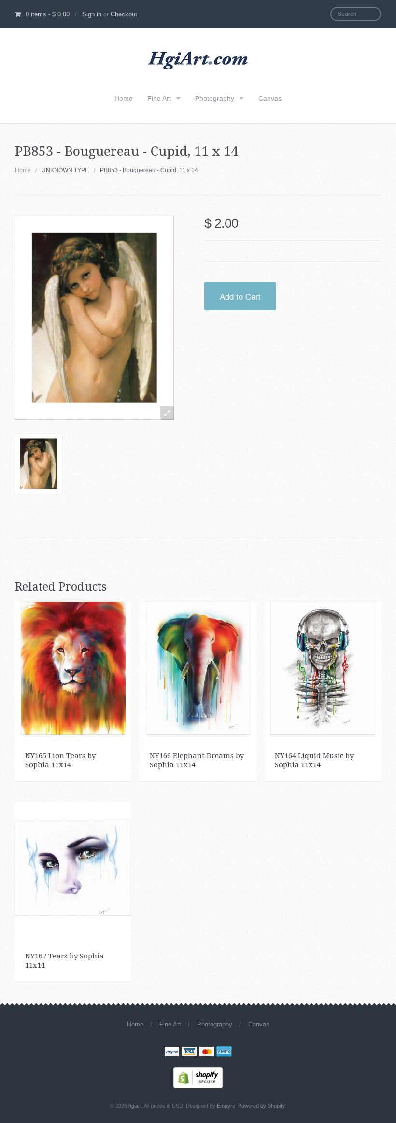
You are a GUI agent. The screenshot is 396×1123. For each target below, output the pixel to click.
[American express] (224, 1052)
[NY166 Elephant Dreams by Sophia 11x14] (198, 667)
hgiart (134, 1106)
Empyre (226, 1106)
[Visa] (189, 1052)
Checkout (124, 14)
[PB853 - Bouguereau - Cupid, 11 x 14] (38, 463)
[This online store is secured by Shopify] (198, 1077)
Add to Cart (240, 296)
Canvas (270, 98)
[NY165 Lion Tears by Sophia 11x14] (73, 667)
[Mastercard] (206, 1052)
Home (123, 98)
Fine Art (159, 98)
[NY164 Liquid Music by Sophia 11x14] (322, 667)
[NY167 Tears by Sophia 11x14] (73, 868)
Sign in (91, 14)
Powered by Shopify (261, 1106)
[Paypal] (172, 1052)
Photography (214, 98)
